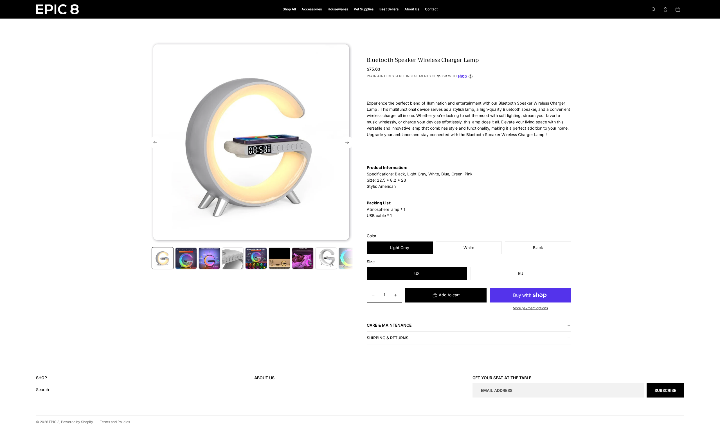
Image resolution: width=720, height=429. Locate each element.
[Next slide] (347, 142)
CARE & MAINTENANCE (389, 325)
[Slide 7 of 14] (302, 258)
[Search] (653, 9)
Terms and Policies (115, 422)
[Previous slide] (155, 142)
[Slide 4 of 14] (232, 258)
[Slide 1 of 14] (162, 258)
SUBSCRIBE (665, 390)
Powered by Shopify (77, 422)
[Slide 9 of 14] (349, 258)
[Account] (665, 9)
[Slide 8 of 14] (326, 258)
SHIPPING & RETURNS (387, 337)
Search (42, 389)
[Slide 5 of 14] (256, 258)
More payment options (530, 308)
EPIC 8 (54, 422)
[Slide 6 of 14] (279, 258)
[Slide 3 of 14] (209, 258)
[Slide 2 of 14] (186, 258)
